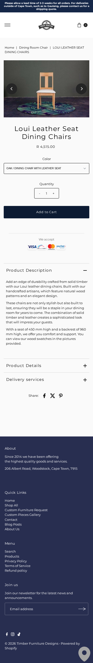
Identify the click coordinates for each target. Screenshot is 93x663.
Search (10, 551)
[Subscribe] (82, 609)
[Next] (81, 88)
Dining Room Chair (33, 47)
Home (9, 47)
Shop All (11, 505)
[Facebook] (7, 635)
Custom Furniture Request (26, 510)
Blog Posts (13, 524)
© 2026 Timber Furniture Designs (31, 643)
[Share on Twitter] (52, 395)
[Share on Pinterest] (60, 395)
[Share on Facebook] (44, 395)
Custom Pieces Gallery (23, 515)
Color (46, 159)
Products (12, 556)
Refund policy (16, 570)
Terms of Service (18, 566)
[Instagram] (12, 635)
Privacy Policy (16, 561)
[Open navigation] (7, 25)
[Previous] (11, 88)
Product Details (23, 365)
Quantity (46, 184)
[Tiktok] (19, 635)
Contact (11, 520)
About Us (12, 529)
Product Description (29, 270)
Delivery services (25, 379)
